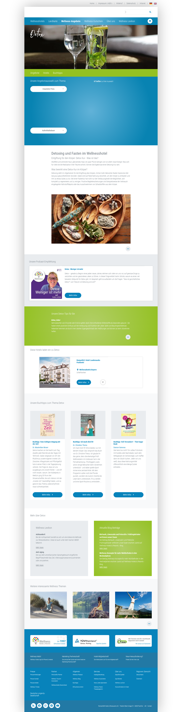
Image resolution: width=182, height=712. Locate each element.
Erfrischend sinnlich (78, 687)
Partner (54, 671)
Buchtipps (57, 72)
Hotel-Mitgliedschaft (101, 656)
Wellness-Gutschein (93, 21)
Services (97, 671)
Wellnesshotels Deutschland (59, 685)
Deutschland (139, 675)
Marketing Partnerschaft (71, 656)
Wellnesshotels (37, 21)
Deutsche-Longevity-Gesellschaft (37, 694)
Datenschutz (131, 3)
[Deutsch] (151, 3)
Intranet (142, 3)
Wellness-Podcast (78, 675)
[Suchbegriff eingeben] (136, 12)
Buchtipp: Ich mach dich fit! (83, 442)
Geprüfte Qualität (119, 675)
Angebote (34, 72)
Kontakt (149, 706)
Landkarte (52, 21)
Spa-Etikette (118, 679)
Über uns (111, 21)
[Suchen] (150, 12)
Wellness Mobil (35, 656)
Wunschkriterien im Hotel (122, 687)
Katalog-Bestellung (99, 675)
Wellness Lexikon (127, 21)
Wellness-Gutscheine (100, 679)
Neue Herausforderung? (134, 656)
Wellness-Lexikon (120, 683)
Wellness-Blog (76, 679)
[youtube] (57, 705)
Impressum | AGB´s (105, 3)
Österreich (139, 679)
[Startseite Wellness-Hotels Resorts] (51, 12)
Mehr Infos (73, 295)
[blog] (33, 705)
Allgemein (76, 671)
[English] (155, 3)
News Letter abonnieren (100, 683)
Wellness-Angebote (70, 21)
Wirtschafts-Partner (56, 675)
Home (92, 3)
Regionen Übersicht (143, 671)
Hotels (46, 72)
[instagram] (45, 705)
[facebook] (39, 705)
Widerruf (119, 3)
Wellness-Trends (34, 687)
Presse (32, 671)
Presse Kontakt (34, 679)
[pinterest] (51, 705)
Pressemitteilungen (35, 675)
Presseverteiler (34, 683)
